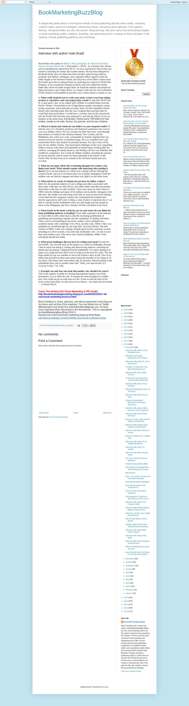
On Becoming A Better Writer (137, 464)
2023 (126, 320)
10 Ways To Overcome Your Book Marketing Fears (137, 368)
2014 (126, 601)
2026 (126, 310)
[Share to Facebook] (91, 325)
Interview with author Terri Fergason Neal (136, 503)
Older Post (107, 413)
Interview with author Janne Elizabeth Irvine (137, 351)
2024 (126, 317)
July (127, 572)
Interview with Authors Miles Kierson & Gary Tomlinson (137, 409)
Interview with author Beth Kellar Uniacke (136, 531)
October (129, 562)
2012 (126, 608)
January (129, 593)
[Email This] (83, 325)
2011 (126, 611)
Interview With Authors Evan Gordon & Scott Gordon (137, 426)
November (130, 559)
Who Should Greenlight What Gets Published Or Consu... (137, 468)
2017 (126, 341)
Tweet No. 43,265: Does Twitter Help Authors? (138, 514)
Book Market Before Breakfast (137, 482)
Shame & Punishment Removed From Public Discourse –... (136, 402)
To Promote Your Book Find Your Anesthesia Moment (137, 379)
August (129, 569)
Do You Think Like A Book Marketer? (136, 492)
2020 (126, 330)
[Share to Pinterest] (94, 325)
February (129, 590)
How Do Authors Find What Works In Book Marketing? (136, 224)
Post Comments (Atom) (58, 417)
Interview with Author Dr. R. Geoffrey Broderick (136, 443)
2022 (126, 324)
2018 (126, 337)
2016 (126, 344)
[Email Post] (78, 325)
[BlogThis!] (86, 325)
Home (75, 413)
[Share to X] (88, 325)
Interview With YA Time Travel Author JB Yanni (135, 107)
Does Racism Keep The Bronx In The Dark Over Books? (138, 553)
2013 (126, 604)
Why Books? (131, 473)
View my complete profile (131, 671)
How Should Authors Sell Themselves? (135, 486)
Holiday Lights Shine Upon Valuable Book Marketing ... (138, 525)
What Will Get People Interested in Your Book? (136, 357)
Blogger (105, 687)
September (130, 566)
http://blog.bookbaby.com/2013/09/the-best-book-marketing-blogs (72, 318)
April (128, 583)
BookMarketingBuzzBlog (70, 12)
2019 (126, 334)
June (128, 576)
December (130, 347)
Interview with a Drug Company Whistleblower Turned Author (135, 122)
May (128, 579)
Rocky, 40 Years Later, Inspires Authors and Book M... (138, 420)
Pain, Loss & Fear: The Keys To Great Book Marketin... (138, 477)
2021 (126, 327)
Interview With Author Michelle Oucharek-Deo (138, 542)
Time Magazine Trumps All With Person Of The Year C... (138, 497)
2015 (126, 598)
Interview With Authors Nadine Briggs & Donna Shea (138, 509)
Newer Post (43, 413)
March (128, 586)
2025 (126, 313)
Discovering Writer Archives (134, 157)
